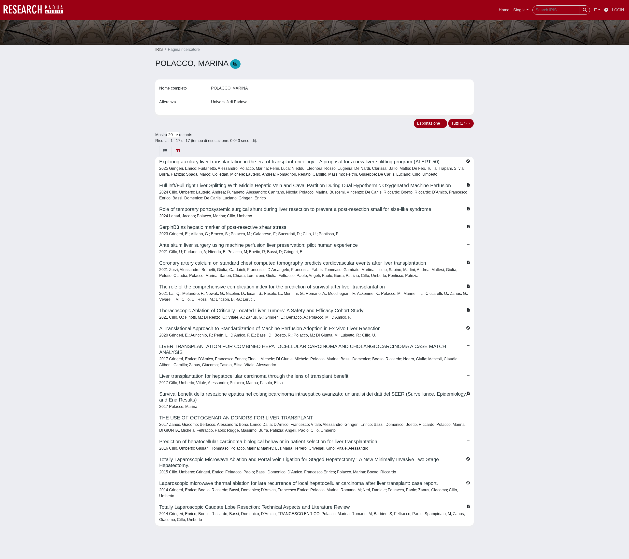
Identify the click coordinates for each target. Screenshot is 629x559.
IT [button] (595, 10)
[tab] (165, 151)
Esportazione (429, 123)
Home (504, 10)
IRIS (159, 49)
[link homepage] (35, 10)
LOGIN (618, 10)
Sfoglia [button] (519, 10)
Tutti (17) (459, 123)
